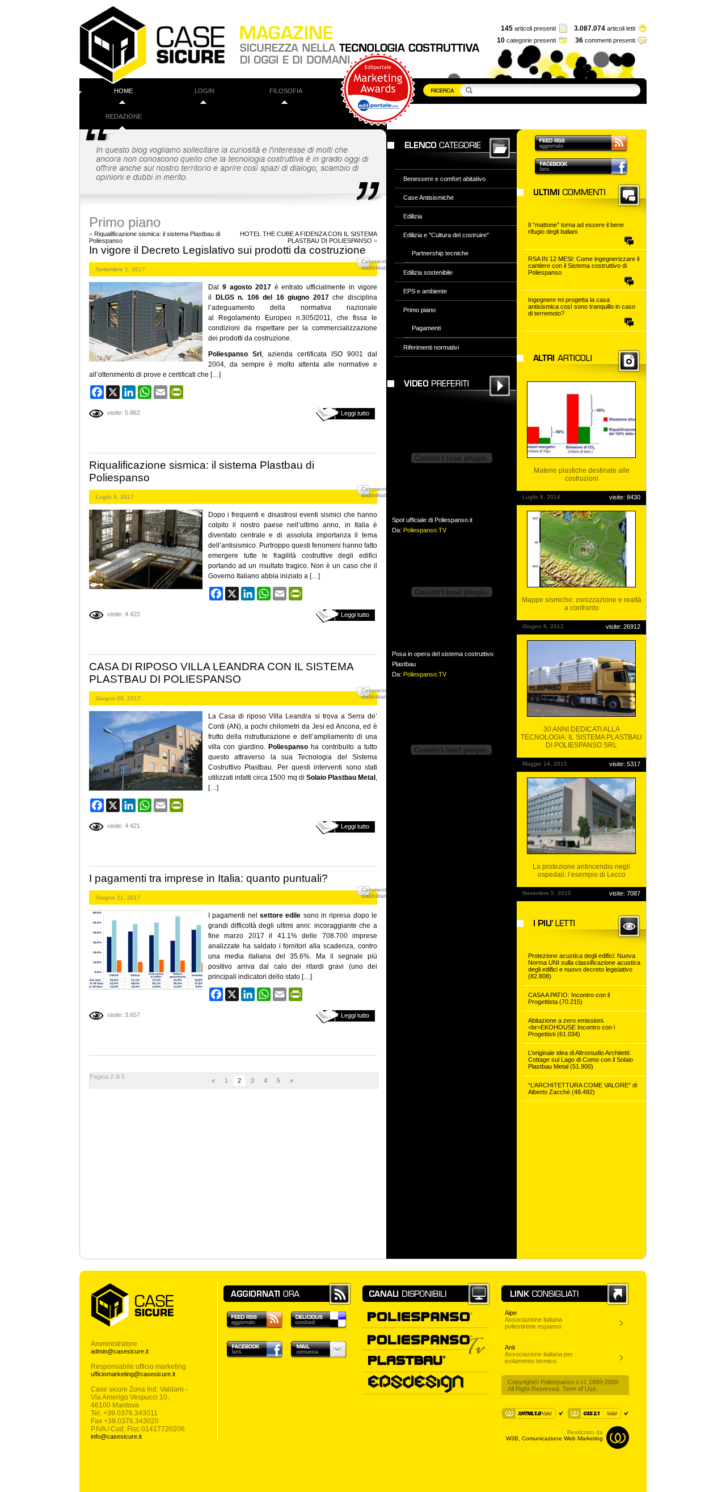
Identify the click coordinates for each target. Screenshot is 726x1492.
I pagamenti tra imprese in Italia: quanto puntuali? (208, 878)
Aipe (511, 1312)
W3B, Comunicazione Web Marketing (554, 1438)
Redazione (123, 116)
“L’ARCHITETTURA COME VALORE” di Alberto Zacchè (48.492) (582, 1088)
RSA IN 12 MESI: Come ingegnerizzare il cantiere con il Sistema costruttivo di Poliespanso (583, 265)
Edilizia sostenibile (428, 272)
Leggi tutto (355, 413)
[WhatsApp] (144, 392)
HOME (123, 90)
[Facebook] (97, 392)
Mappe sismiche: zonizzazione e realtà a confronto (581, 604)
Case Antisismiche (428, 197)
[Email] (160, 392)
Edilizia (412, 216)
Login (204, 90)
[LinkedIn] (129, 392)
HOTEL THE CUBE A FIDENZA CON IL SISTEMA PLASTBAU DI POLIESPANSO (308, 237)
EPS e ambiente (425, 291)
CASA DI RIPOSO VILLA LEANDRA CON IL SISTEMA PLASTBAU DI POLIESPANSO (221, 673)
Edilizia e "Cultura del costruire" (446, 235)
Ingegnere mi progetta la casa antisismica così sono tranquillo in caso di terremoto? (581, 306)
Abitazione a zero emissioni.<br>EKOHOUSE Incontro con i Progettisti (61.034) (571, 1027)
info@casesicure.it (116, 1436)
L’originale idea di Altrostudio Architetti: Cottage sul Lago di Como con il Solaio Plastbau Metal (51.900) (580, 1059)
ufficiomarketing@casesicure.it (133, 1374)
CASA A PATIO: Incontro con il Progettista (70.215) (569, 998)
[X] (113, 392)
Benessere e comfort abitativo (444, 178)
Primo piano (419, 309)
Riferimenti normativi (431, 347)
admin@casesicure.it (120, 1351)
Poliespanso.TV (424, 530)
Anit (510, 1347)
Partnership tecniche (440, 253)
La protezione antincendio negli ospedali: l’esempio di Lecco (581, 871)
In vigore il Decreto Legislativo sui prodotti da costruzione (227, 250)
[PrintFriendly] (176, 392)
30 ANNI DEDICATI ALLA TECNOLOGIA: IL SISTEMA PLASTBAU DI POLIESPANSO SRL (581, 737)
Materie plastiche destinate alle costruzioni (582, 474)
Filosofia (285, 90)
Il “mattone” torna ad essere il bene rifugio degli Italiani (576, 228)
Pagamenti (426, 328)
